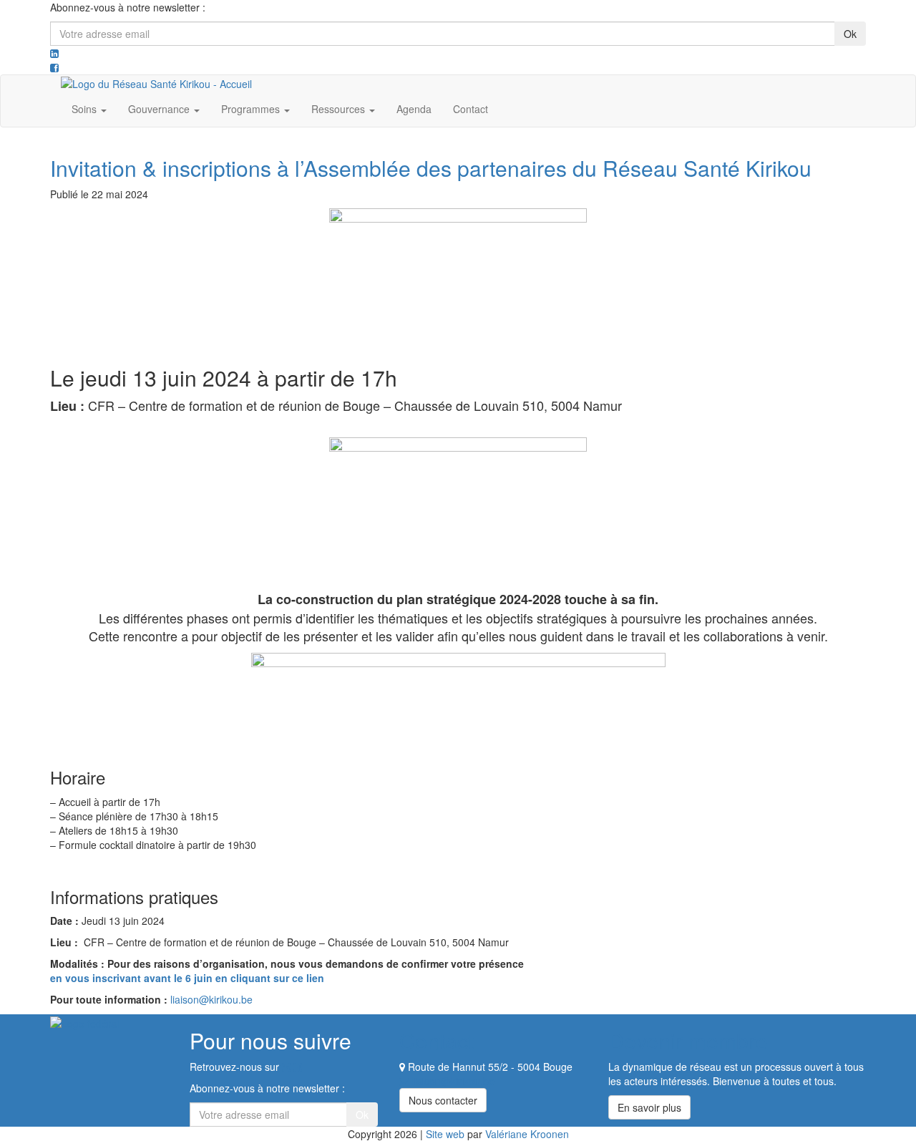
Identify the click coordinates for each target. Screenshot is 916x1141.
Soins (85, 109)
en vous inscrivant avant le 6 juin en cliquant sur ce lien (187, 978)
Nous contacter (443, 1100)
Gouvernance (160, 109)
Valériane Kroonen (527, 1134)
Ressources (339, 109)
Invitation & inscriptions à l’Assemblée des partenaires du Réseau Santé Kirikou (431, 167)
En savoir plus (649, 1107)
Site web (445, 1134)
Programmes (252, 109)
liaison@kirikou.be (211, 999)
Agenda (414, 109)
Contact (470, 109)
